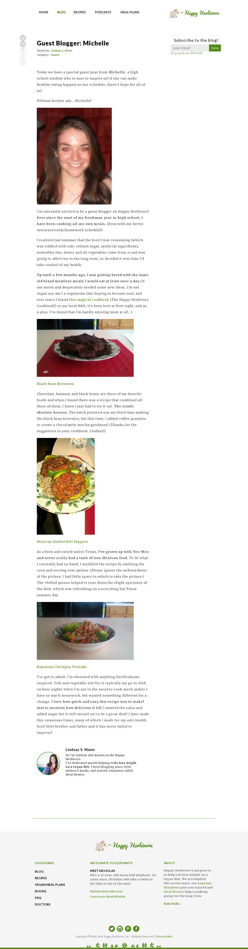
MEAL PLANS (130, 12)
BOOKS (40, 891)
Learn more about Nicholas (107, 896)
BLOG (61, 12)
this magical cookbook (89, 300)
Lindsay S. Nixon (61, 50)
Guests (55, 54)
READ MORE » (172, 903)
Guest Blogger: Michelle (73, 43)
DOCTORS (42, 904)
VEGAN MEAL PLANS (50, 884)
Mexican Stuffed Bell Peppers (62, 542)
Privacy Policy (164, 936)
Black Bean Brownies (55, 384)
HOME (43, 12)
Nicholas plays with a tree (106, 891)
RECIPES (80, 12)
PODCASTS (103, 12)
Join (215, 48)
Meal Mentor (174, 891)
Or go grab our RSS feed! (187, 53)
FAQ (38, 897)
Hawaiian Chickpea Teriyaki (62, 667)
